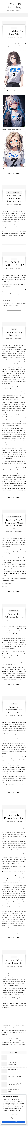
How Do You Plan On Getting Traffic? (14, 264)
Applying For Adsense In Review (14, 615)
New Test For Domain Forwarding (14, 816)
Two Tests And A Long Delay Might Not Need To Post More (14, 524)
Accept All (14, 1121)
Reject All (13, 1118)
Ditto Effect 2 (19, 37)
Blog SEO (13, 27)
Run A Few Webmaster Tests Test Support (14, 709)
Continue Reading (14, 173)
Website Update (16, 192)
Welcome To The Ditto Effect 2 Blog (14, 961)
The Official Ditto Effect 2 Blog (14, 5)
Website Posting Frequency (14, 334)
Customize (14, 1114)
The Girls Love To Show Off (14, 32)
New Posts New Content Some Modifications (14, 198)
